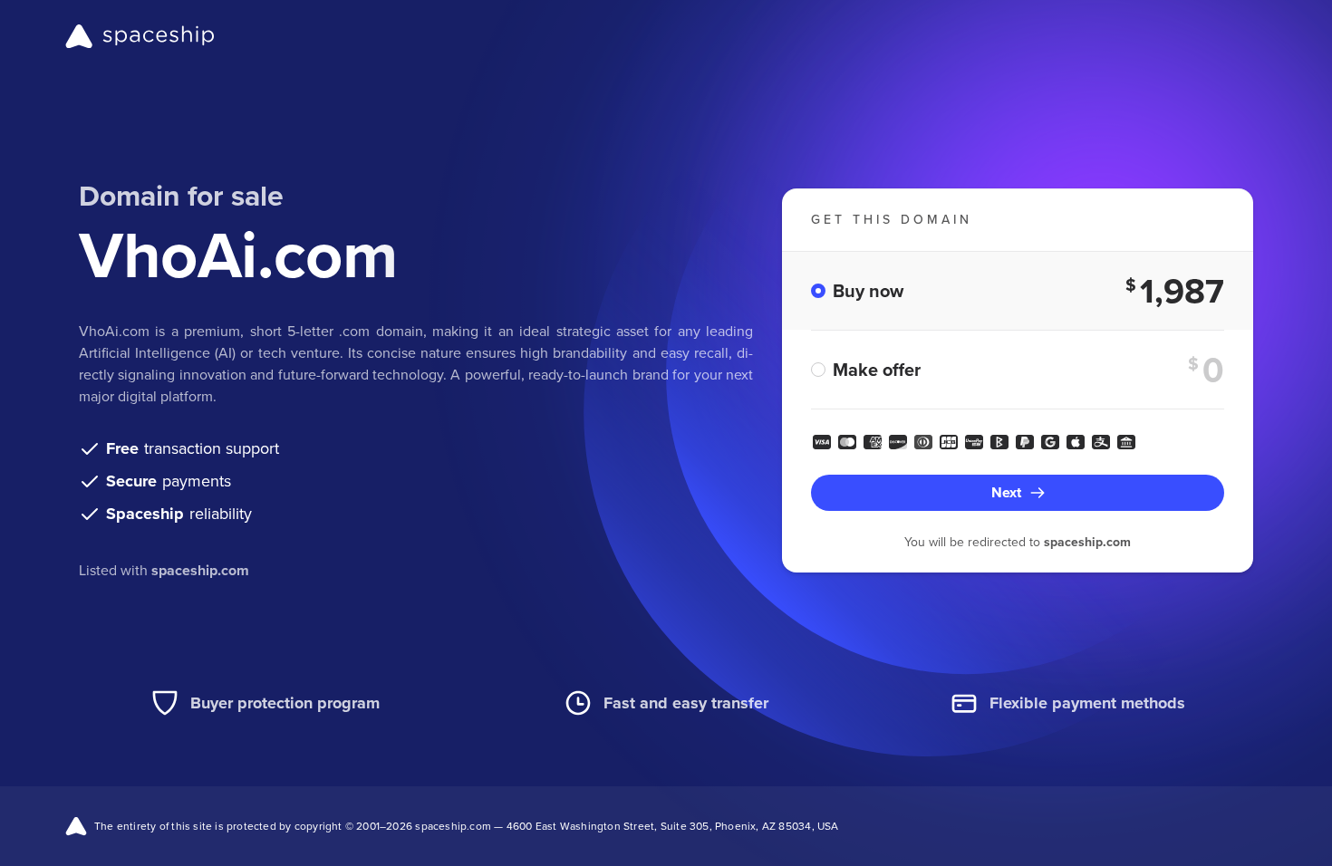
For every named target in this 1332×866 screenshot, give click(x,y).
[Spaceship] (140, 36)
